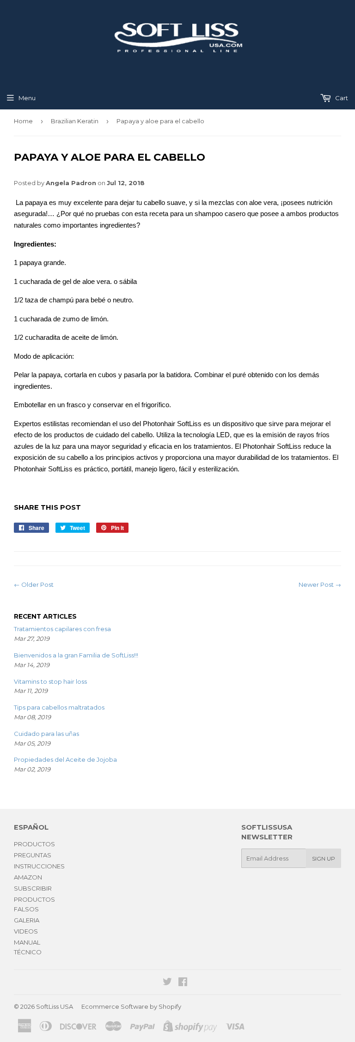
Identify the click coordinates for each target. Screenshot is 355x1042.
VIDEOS (26, 931)
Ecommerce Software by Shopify (131, 1006)
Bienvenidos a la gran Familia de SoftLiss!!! (76, 655)
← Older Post (34, 584)
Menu (27, 98)
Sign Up (323, 858)
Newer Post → (320, 584)
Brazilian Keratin (74, 121)
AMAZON (28, 877)
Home (23, 121)
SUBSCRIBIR (33, 888)
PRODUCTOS (34, 844)
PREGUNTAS (32, 855)
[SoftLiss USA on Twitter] (167, 983)
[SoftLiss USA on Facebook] (183, 983)
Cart (341, 98)
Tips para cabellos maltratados (59, 707)
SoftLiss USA (54, 1006)
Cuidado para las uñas (46, 733)
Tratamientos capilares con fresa (62, 628)
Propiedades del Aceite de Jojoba (65, 759)
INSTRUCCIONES (39, 866)
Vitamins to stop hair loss (50, 681)
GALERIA (26, 920)
